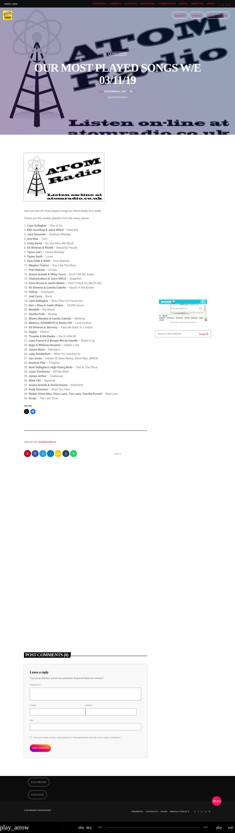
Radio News (117, 54)
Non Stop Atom (177, 277)
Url (32, 720)
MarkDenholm (47, 442)
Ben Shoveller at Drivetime (178, 186)
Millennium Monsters (180, 244)
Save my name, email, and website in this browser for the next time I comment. (77, 738)
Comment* (35, 685)
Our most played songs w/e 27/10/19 (105, 496)
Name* (33, 705)
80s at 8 (173, 212)
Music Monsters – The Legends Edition (188, 261)
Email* (89, 705)
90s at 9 (173, 228)
